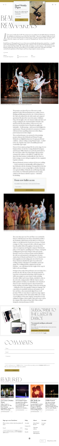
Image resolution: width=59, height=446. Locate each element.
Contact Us (27, 426)
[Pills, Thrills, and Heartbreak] (37, 391)
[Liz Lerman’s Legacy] (22, 391)
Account (27, 423)
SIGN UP (21, 19)
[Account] (52, 4)
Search (26, 432)
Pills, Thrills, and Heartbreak (35, 401)
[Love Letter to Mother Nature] (7, 391)
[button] (5, 4)
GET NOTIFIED (29, 190)
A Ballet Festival (50, 400)
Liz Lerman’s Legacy (21, 400)
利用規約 (41, 365)
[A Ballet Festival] (51, 391)
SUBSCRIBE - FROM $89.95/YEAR (40, 330)
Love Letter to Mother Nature (7, 401)
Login (45, 333)
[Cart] (55, 4)
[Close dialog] (44, 3)
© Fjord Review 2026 (51, 440)
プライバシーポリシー (32, 365)
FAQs (26, 429)
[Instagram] (29, 439)
